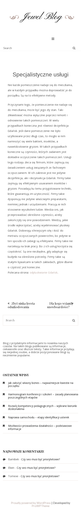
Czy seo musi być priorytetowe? (40, 459)
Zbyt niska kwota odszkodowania (21, 305)
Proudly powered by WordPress (31, 503)
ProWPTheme (41, 506)
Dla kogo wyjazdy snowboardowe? (60, 305)
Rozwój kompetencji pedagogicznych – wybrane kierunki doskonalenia (42, 407)
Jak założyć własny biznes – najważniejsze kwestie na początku (40, 384)
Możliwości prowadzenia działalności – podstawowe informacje (40, 427)
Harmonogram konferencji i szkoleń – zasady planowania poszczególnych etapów (43, 395)
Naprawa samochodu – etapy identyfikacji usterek (38, 417)
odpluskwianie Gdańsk (44, 272)
